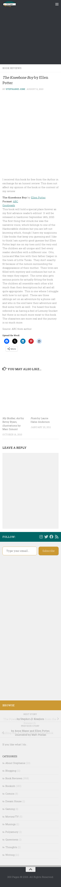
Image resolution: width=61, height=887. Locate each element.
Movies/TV (12, 816)
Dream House (13, 801)
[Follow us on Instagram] (41, 537)
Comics (9, 793)
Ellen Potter (38, 197)
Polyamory (11, 831)
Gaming (10, 808)
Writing (9, 854)
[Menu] (57, 4)
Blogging (10, 770)
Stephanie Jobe (15, 89)
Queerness (11, 839)
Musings (10, 824)
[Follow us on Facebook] (51, 537)
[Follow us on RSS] (57, 537)
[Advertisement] (30, 32)
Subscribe (48, 550)
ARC (15, 201)
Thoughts (11, 847)
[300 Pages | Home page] (12, 4)
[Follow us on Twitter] (46, 537)
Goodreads (8, 205)
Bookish (10, 786)
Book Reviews (11, 68)
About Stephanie (15, 763)
